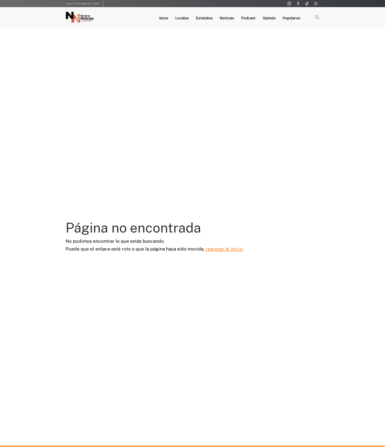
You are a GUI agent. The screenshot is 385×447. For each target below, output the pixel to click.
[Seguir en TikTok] (307, 3)
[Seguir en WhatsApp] (315, 3)
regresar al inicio (224, 249)
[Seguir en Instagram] (289, 3)
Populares (291, 18)
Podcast (248, 18)
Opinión (269, 18)
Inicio (163, 18)
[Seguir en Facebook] (298, 3)
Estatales (204, 18)
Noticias (227, 18)
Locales (182, 18)
